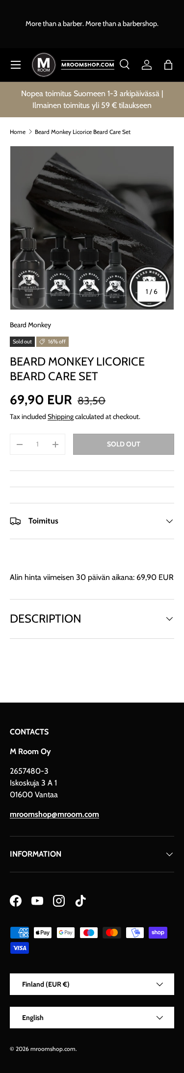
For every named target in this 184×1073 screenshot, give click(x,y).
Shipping (61, 416)
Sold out (123, 444)
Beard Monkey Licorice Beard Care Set (83, 131)
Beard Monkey (30, 324)
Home (18, 131)
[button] (168, 65)
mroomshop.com (53, 1048)
